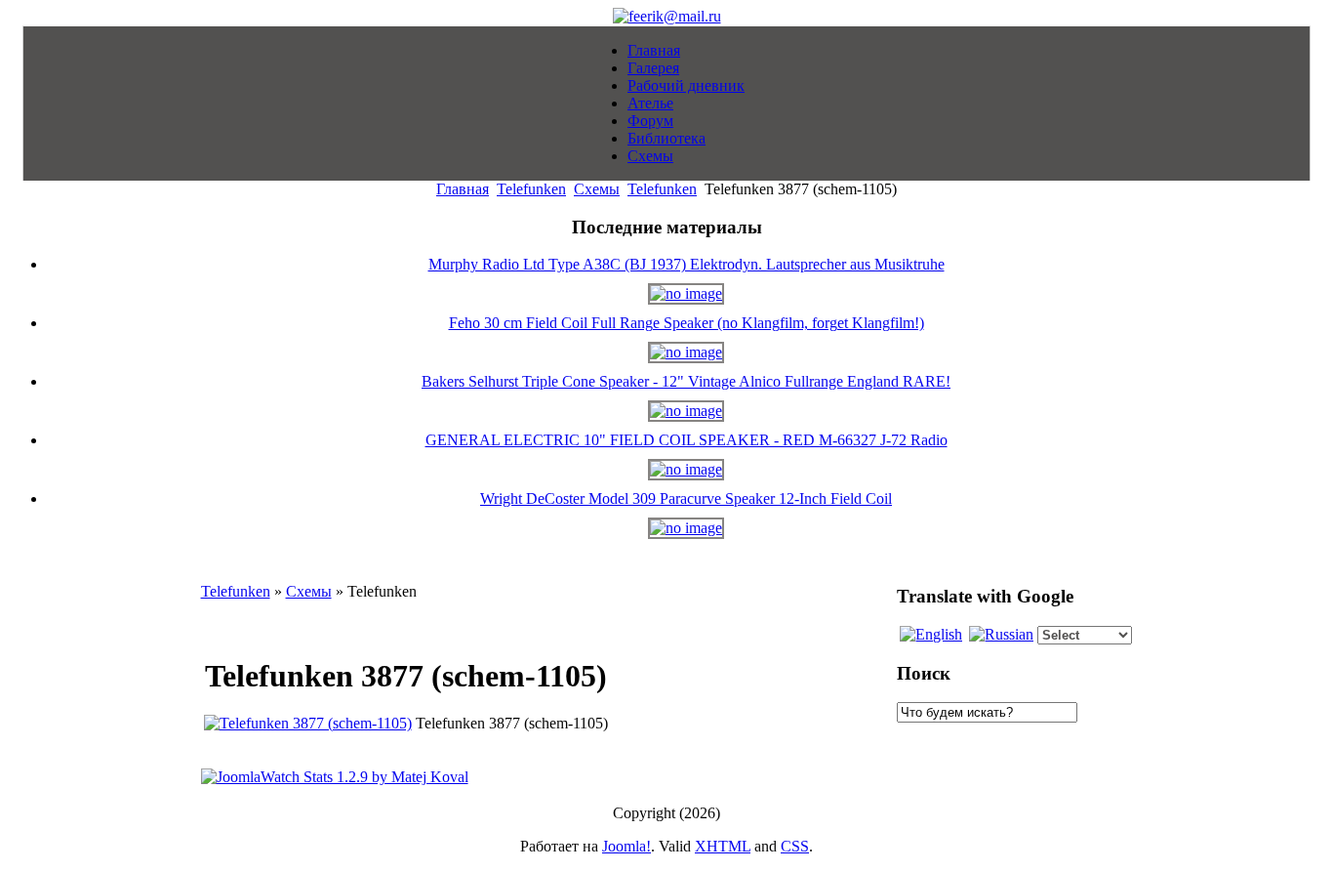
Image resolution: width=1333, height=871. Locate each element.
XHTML (722, 846)
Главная (462, 189)
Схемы (597, 189)
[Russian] (1001, 634)
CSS (795, 846)
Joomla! (626, 846)
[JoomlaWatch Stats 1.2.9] (334, 776)
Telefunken (531, 189)
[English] (931, 634)
